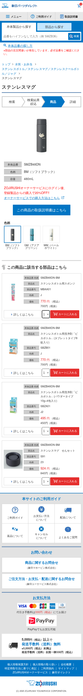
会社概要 (66, 664)
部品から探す (54, 26)
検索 (76, 36)
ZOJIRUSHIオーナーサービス (30, 672)
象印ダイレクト (61, 672)
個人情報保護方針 (18, 664)
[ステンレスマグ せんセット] (13, 459)
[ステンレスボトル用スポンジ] (13, 292)
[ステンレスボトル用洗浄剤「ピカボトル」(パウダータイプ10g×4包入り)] (13, 405)
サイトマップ (66, 668)
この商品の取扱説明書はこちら (41, 209)
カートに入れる (67, 314)
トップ (6, 64)
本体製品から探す (19, 26)
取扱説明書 (71, 16)
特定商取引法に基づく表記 (21, 668)
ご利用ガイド (44, 16)
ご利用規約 (47, 668)
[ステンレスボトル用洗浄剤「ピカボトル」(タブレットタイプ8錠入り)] (13, 346)
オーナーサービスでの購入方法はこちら (32, 198)
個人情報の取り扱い (45, 664)
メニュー (16, 16)
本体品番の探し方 (20, 45)
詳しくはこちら (24, 314)
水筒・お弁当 (23, 64)
